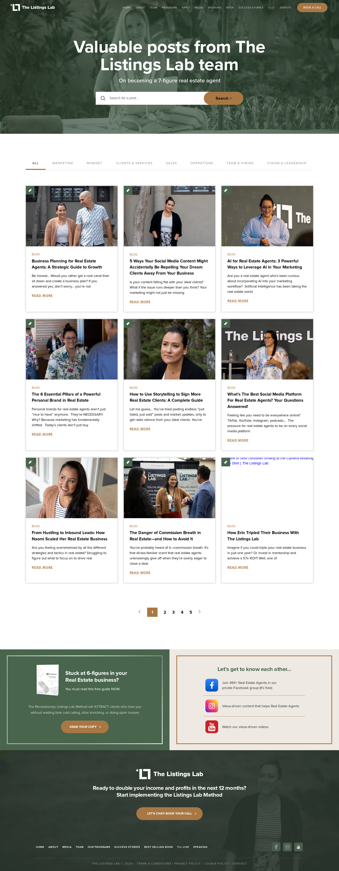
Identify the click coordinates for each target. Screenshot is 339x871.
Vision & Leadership (287, 163)
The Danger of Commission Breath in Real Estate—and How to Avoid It (165, 536)
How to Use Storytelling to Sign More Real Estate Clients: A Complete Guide (166, 397)
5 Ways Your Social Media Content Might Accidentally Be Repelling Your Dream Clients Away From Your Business (169, 267)
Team (153, 7)
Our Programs (99, 847)
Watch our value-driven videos (245, 726)
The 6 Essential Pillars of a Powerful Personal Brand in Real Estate (66, 397)
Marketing (62, 163)
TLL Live (183, 847)
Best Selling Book (158, 847)
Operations (201, 163)
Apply (186, 7)
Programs (169, 7)
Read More (42, 295)
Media (199, 7)
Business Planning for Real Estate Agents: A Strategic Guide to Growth (67, 264)
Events (285, 7)
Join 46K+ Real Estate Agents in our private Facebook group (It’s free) (249, 685)
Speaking (215, 7)
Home (127, 7)
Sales (171, 163)
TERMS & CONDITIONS (154, 863)
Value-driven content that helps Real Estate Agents (260, 706)
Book (230, 7)
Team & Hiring (240, 163)
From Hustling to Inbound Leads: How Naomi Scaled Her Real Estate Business (69, 536)
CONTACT (239, 863)
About (140, 7)
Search (222, 98)
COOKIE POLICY (217, 863)
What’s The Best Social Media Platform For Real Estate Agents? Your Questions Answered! (265, 400)
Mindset (94, 163)
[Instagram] (287, 847)
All (35, 163)
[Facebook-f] (276, 847)
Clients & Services (134, 163)
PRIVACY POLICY (187, 863)
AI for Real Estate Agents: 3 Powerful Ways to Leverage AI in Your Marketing (264, 264)
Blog (271, 7)
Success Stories (251, 7)
